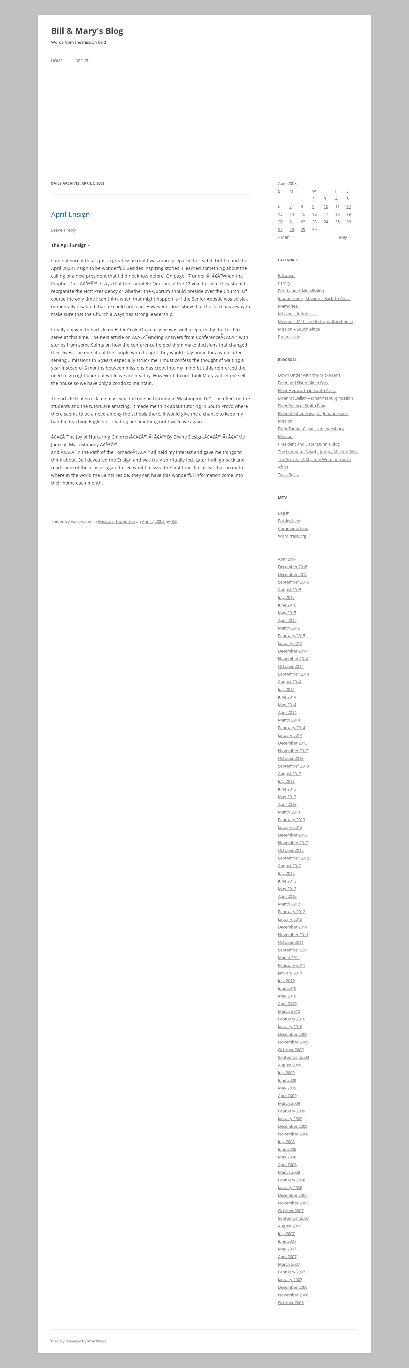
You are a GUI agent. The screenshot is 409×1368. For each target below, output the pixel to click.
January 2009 (290, 1118)
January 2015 (290, 643)
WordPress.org (292, 536)
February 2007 (291, 1272)
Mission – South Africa (299, 329)
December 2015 (292, 574)
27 (280, 229)
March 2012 (289, 904)
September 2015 (293, 582)
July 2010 (286, 980)
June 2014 (287, 697)
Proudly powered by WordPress (79, 1341)
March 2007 (289, 1264)
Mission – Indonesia (297, 314)
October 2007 (291, 1210)
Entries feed (289, 521)
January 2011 (290, 973)
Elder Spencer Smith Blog (301, 406)
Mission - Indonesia (116, 521)
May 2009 (287, 1088)
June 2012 (287, 881)
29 (303, 229)
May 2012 (287, 888)
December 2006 (292, 1287)
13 (280, 214)
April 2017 (287, 559)
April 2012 (287, 896)
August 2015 (289, 589)
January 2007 (290, 1279)
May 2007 (287, 1249)
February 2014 (291, 727)
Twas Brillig (288, 475)
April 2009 (287, 1095)
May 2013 (287, 796)
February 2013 (291, 819)
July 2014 (286, 689)
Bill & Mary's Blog (87, 30)
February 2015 (291, 635)
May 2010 (287, 996)
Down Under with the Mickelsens (309, 375)
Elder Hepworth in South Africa (307, 390)
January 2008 (290, 1187)
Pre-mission (289, 337)
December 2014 (292, 651)
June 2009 (287, 1080)
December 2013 (292, 743)
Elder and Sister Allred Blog (303, 383)
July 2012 (286, 873)
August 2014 (289, 681)
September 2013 (293, 766)
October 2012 (291, 850)
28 (291, 229)
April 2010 (287, 1003)
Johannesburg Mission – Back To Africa (314, 298)
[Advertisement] (204, 116)
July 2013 (286, 781)
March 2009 (289, 1103)
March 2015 (289, 628)
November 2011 (293, 934)
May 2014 (287, 704)
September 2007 (293, 1218)
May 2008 (287, 1157)
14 (291, 214)
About (82, 61)
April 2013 (287, 804)
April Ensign (70, 214)
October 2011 (291, 942)
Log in (283, 513)
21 (291, 222)
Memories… (289, 306)
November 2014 (293, 658)
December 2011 (292, 927)
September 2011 (293, 950)
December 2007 (292, 1195)
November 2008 (293, 1134)
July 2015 (286, 597)
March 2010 (289, 1011)
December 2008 (292, 1126)
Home (57, 61)
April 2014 (287, 712)
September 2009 (293, 1057)
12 (348, 206)
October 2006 (291, 1302)
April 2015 (287, 620)
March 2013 (289, 812)
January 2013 (290, 827)
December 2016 (292, 566)
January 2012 (290, 919)
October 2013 (291, 758)
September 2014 (293, 674)
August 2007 (289, 1226)
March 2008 (289, 1172)
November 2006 (293, 1295)
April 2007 (287, 1256)
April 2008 (287, 1164)
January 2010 (290, 1026)
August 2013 (289, 773)
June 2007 (287, 1241)
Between (286, 275)
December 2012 (292, 835)
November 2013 (293, 750)
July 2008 (286, 1141)
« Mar (283, 237)
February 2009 (291, 1111)
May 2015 (287, 612)
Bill (174, 521)
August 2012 (289, 865)
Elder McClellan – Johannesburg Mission (315, 398)
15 (303, 214)
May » (344, 237)
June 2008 (287, 1149)
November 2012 (293, 842)
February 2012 (291, 911)
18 (337, 214)
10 (326, 206)
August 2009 (289, 1065)
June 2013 (287, 789)
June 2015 (287, 605)
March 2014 (289, 720)
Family (284, 283)
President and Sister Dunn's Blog (309, 444)
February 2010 (291, 1019)
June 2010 (287, 988)
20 (280, 222)
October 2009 (291, 1049)
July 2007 (286, 1233)
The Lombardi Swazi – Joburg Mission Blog (318, 452)
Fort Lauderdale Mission (301, 291)
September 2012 (293, 858)
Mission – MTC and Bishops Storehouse (315, 321)
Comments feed (293, 528)
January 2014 (290, 735)
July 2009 (286, 1072)
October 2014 (291, 666)
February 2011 (291, 965)
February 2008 (291, 1180)
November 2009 (293, 1042)
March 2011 (289, 957)
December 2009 (292, 1034)
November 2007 (293, 1203)
